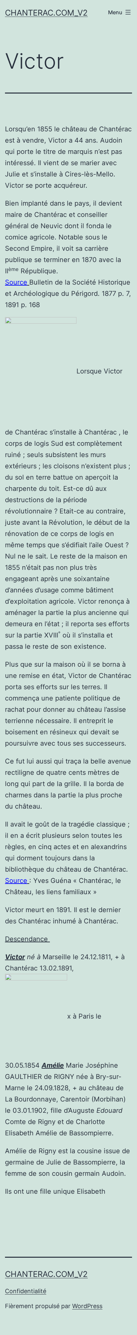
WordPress (87, 1305)
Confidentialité (25, 1291)
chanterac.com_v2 (46, 13)
